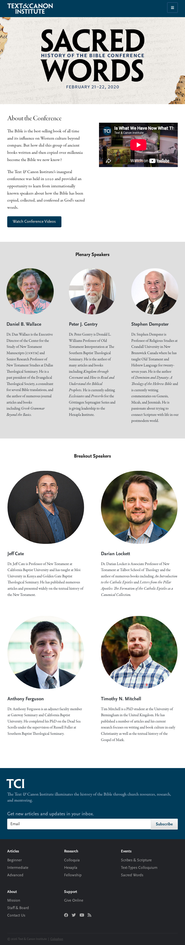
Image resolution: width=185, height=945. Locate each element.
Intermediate (17, 868)
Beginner (14, 860)
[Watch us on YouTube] (81, 915)
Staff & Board (18, 908)
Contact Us (16, 916)
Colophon (56, 939)
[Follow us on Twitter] (74, 915)
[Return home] (19, 781)
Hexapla (70, 868)
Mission (13, 901)
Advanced (15, 875)
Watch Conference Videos (34, 222)
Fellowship (73, 875)
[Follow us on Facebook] (66, 915)
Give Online (73, 901)
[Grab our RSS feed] (89, 915)
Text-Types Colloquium (139, 868)
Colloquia (72, 860)
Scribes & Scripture (136, 860)
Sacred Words (132, 875)
